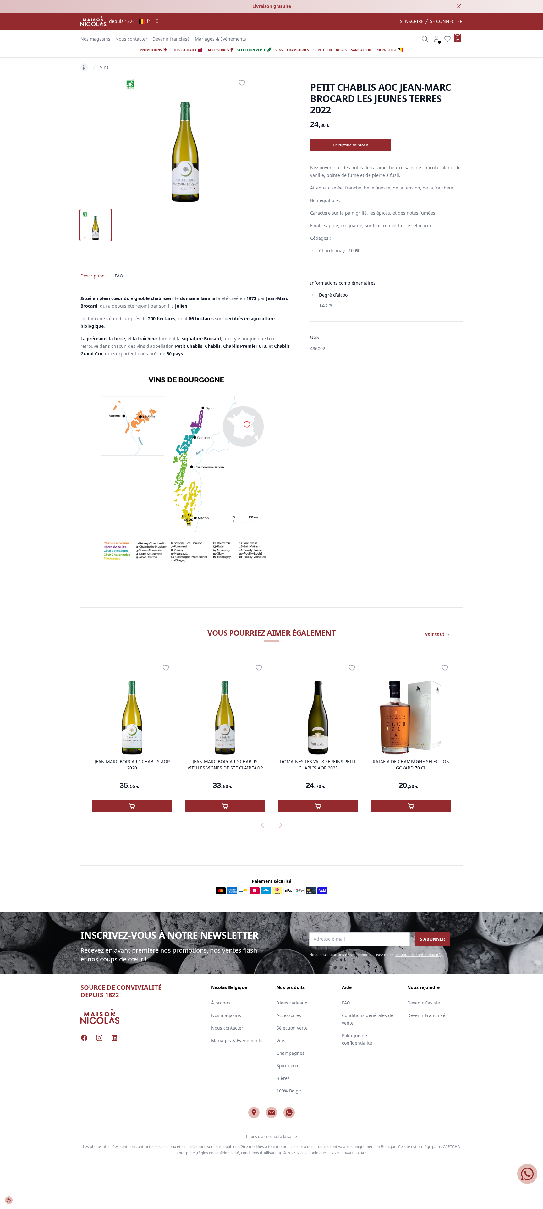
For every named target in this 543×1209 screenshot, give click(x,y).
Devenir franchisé (171, 39)
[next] (280, 825)
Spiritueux (287, 1066)
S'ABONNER (432, 939)
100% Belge (289, 1091)
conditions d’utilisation (260, 1153)
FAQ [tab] (119, 276)
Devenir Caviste (423, 1003)
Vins (104, 67)
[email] (271, 1112)
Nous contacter (131, 39)
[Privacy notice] (9, 1200)
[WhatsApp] (289, 1112)
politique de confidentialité (417, 954)
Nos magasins (95, 39)
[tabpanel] (185, 139)
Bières (283, 1078)
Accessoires (289, 1015)
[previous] (262, 825)
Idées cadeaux (292, 1003)
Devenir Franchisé (426, 1015)
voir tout (437, 634)
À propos (220, 1003)
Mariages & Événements (220, 39)
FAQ (346, 1003)
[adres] (254, 1112)
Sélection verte (292, 1028)
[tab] (95, 225)
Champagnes (290, 1053)
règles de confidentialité (218, 1153)
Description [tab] (92, 276)
